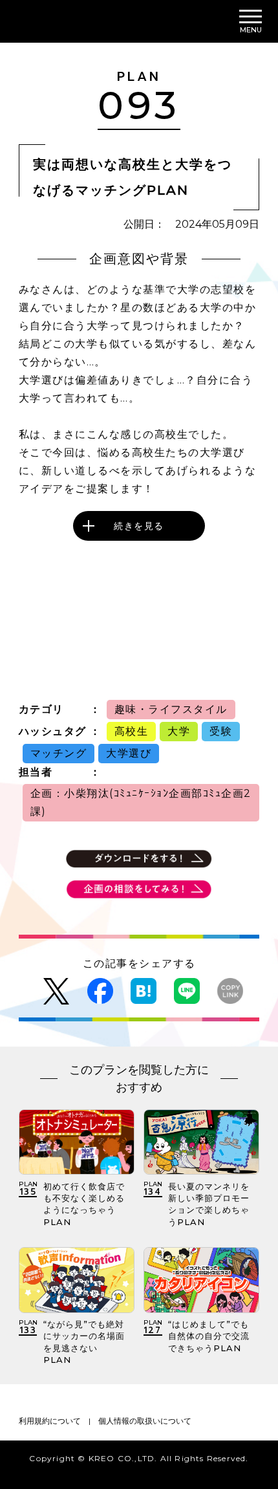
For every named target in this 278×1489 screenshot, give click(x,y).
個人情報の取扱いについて (144, 1421)
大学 (178, 731)
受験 (220, 731)
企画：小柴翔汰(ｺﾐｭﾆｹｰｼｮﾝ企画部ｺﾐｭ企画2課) (140, 802)
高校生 (131, 731)
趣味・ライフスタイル (171, 709)
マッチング (58, 753)
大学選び (128, 753)
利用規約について (50, 1421)
